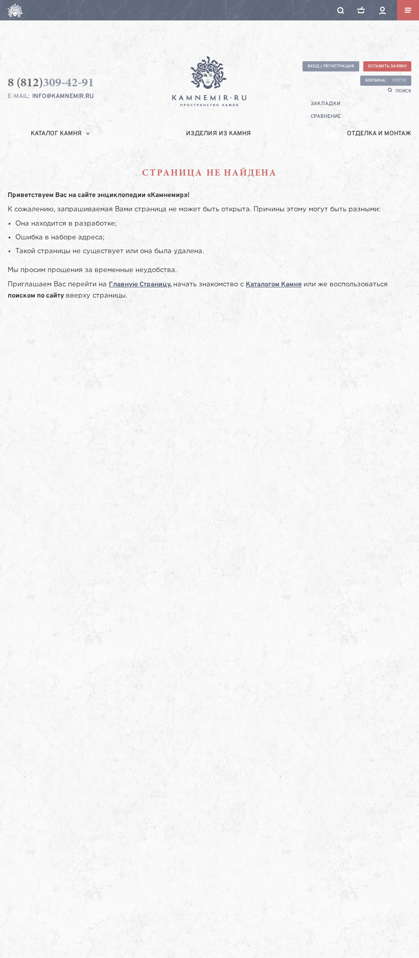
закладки (325, 104)
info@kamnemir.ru (63, 96)
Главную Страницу (139, 285)
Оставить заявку (387, 66)
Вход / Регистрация (331, 66)
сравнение (326, 116)
